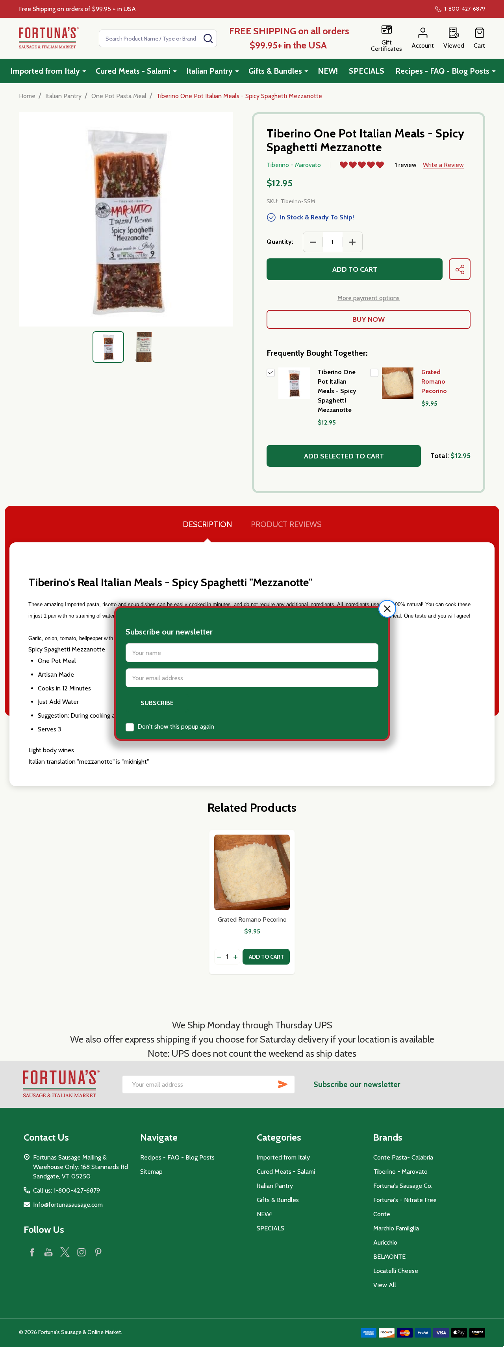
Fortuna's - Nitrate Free (405, 1200)
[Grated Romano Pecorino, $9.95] (252, 872)
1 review (406, 165)
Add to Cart (354, 269)
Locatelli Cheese (395, 1271)
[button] (387, 609)
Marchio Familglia (396, 1228)
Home (27, 96)
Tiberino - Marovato (400, 1171)
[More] (84, 71)
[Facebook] (32, 1252)
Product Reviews (286, 524)
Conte (381, 1214)
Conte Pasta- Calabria (403, 1157)
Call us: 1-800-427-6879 (66, 1190)
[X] (65, 1252)
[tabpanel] (108, 347)
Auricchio (385, 1242)
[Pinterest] (98, 1252)
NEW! (328, 71)
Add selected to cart (344, 456)
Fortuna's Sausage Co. (402, 1185)
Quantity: (280, 241)
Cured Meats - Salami (133, 71)
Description (207, 524)
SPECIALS (366, 71)
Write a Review (443, 165)
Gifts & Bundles (275, 71)
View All (384, 1285)
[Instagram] (81, 1252)
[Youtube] (48, 1252)
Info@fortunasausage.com (68, 1204)
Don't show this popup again (175, 726)
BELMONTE (389, 1256)
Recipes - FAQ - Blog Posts (442, 71)
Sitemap (151, 1171)
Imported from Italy (45, 71)
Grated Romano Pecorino (434, 381)
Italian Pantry (209, 71)
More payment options (368, 298)
